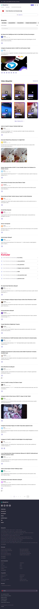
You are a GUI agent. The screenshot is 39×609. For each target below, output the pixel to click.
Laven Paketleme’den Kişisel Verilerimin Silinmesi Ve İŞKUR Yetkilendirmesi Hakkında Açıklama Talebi (19, 454)
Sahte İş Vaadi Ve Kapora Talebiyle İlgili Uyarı (12, 126)
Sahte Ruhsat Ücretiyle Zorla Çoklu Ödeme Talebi (13, 182)
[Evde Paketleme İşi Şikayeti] (6, 110)
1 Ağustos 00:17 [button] (5, 471)
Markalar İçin (3, 511)
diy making (4, 22)
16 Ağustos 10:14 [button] (5, 226)
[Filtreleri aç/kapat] (37, 25)
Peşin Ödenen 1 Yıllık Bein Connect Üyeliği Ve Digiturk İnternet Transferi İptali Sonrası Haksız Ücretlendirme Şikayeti (19, 542)
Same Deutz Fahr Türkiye (24, 580)
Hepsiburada (22, 562)
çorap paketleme (12, 22)
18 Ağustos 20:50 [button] (5, 171)
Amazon (21, 568)
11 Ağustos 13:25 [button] (5, 313)
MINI (1, 577)
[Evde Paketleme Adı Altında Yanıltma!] (19, 110)
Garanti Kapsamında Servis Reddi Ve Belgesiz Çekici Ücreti (10, 535)
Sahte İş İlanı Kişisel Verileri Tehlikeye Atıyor (11, 468)
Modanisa (2, 562)
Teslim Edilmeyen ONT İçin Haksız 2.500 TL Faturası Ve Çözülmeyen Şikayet (13, 531)
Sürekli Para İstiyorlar (6, 210)
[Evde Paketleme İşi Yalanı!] (6, 92)
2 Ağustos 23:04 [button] (5, 457)
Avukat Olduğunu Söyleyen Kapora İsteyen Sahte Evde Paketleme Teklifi (18, 299)
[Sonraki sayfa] (28, 496)
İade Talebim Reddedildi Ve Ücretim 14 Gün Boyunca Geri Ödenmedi (12, 534)
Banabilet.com (3, 576)
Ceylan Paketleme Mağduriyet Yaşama (10, 324)
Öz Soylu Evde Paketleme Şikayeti (9, 285)
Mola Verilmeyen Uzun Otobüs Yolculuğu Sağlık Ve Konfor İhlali (11, 541)
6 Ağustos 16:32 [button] (5, 428)
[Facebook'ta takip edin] (7, 505)
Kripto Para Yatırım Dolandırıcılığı (6, 549)
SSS (1, 520)
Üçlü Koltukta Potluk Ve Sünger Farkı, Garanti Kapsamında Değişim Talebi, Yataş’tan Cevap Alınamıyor (17, 532)
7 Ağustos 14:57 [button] (5, 385)
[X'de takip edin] (2, 505)
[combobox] (19, 28)
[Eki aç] (14, 63)
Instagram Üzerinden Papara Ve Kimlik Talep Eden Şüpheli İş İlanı (16, 425)
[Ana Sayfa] (4, 5)
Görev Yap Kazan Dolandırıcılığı (6, 554)
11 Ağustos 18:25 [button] (5, 302)
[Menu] (37, 5)
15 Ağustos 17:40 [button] (5, 240)
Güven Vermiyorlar (5, 223)
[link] (2, 378)
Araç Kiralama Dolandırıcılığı (24, 550)
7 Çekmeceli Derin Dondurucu (6, 585)
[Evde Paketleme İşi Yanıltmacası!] (32, 92)
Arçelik (2, 564)
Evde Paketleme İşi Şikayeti (7, 366)
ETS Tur (21, 567)
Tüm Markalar (3, 556)
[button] (2, 505)
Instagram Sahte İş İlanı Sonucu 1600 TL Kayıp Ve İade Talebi (16, 396)
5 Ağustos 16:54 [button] (5, 442)
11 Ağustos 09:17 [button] (5, 327)
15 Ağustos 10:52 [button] (5, 288)
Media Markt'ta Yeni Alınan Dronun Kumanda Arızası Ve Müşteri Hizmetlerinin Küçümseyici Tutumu (17, 538)
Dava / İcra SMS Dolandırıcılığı (6, 553)
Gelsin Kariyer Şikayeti (6, 237)
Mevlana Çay (22, 576)
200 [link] (24, 496)
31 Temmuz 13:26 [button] (5, 482)
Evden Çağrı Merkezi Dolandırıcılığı (25, 553)
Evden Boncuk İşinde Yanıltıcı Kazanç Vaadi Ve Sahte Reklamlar (16, 196)
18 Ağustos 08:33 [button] (5, 185)
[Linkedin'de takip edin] (10, 505)
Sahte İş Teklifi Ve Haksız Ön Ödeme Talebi (11, 382)
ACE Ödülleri (3, 513)
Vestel (21, 564)
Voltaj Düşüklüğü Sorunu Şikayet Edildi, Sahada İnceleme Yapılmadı (11, 539)
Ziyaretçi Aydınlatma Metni (6, 595)
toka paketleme (20, 22)
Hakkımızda (3, 509)
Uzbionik (21, 577)
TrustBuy (2, 606)
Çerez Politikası (4, 600)
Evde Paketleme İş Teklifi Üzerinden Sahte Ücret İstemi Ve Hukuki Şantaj (18, 338)
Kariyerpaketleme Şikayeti (7, 310)
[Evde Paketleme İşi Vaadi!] (32, 110)
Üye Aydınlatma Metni (5, 594)
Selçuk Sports (3, 580)
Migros (21, 565)
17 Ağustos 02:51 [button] (5, 199)
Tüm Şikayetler (3, 544)
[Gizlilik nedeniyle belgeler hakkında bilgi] (2, 43)
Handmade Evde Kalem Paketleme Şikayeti (11, 479)
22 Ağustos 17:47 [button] (5, 37)
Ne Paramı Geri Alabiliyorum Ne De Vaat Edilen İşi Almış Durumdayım (17, 34)
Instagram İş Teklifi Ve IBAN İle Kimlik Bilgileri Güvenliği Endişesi (16, 439)
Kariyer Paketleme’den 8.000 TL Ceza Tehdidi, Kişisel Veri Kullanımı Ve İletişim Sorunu (18, 168)
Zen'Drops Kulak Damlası (5, 579)
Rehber (2, 515)
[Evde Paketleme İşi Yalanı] (19, 92)
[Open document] (2, 73)
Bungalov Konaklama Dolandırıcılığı (6, 550)
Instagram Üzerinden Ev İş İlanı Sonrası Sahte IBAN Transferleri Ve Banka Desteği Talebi (18, 352)
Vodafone (2, 568)
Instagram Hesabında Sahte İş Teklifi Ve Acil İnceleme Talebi (15, 48)
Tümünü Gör (35, 81)
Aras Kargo (3, 565)
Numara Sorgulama (4, 567)
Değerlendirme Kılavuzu (5, 602)
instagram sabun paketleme (31, 22)
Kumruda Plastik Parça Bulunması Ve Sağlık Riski (13, 139)
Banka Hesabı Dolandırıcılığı (24, 549)
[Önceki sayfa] (11, 496)
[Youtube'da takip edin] (4, 505)
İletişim (2, 522)
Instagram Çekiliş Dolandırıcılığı (24, 554)
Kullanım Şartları (4, 597)
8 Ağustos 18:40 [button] (5, 369)
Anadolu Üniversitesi (23, 579)
